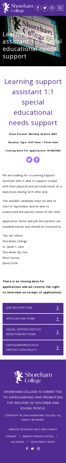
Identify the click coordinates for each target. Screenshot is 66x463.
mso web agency (45, 430)
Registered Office (43, 442)
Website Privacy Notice (38, 437)
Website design (19, 430)
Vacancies (17, 442)
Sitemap (11, 437)
